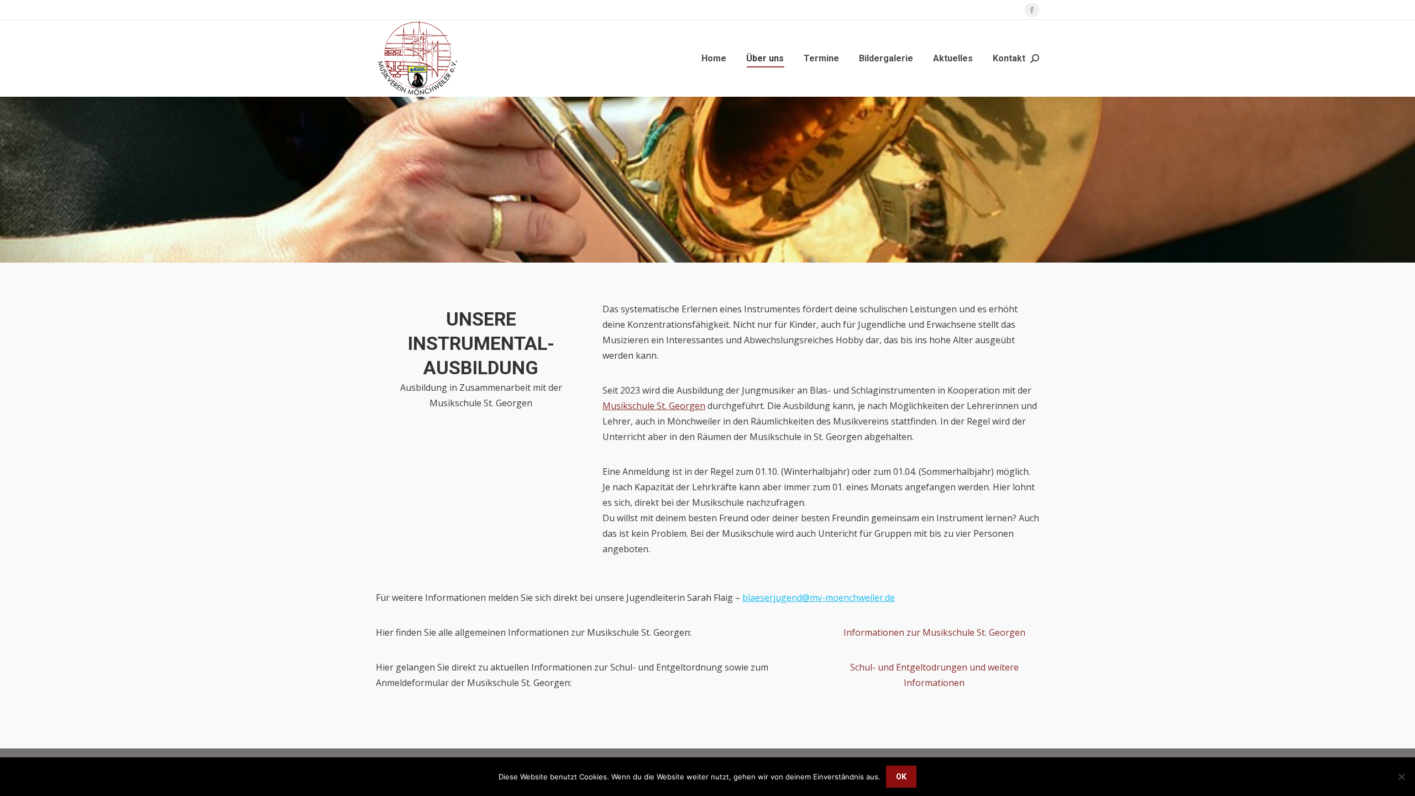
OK (901, 776)
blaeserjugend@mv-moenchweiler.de (818, 597)
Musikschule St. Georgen (653, 406)
